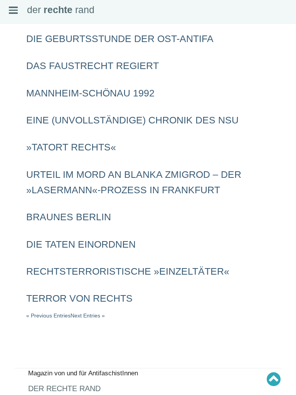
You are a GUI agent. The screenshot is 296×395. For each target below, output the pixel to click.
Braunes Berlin (68, 216)
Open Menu (13, 10)
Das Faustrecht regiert (92, 65)
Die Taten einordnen (81, 244)
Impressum (18, 96)
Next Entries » (88, 315)
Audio (13, 78)
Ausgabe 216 (20, 229)
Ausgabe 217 (20, 223)
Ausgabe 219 (20, 211)
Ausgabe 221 (20, 199)
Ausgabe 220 (20, 205)
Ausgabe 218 (20, 217)
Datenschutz (20, 102)
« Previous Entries (48, 315)
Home (13, 54)
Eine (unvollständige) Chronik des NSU (132, 120)
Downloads (18, 90)
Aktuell (14, 60)
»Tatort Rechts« (71, 147)
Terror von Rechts (79, 298)
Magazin (16, 72)
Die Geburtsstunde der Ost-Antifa (120, 38)
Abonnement (19, 84)
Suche (14, 66)
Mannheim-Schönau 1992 (90, 93)
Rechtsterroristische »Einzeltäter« (127, 271)
